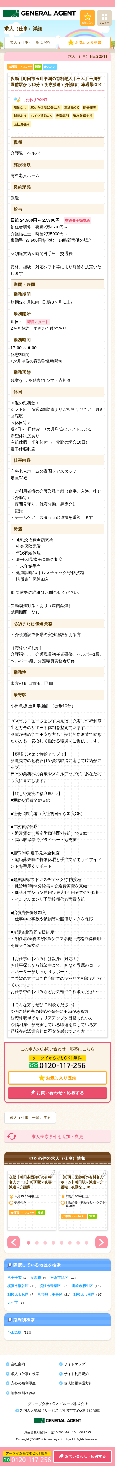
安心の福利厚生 (23, 1383)
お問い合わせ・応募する (85, 1456)
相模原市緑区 (18, 1294)
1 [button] (28, 1243)
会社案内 (18, 1364)
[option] (31, 1200)
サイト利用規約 (76, 1374)
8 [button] (86, 1243)
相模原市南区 (84, 1294)
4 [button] (53, 1243)
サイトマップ (74, 1364)
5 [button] (61, 1243)
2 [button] (37, 1243)
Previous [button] (13, 1242)
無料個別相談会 (23, 1393)
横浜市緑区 (59, 1277)
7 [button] (78, 1243)
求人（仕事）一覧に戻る (30, 42)
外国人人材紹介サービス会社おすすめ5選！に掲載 (59, 1410)
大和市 (12, 1303)
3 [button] (45, 1243)
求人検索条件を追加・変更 (57, 1136)
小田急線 (14, 1332)
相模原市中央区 (50, 1294)
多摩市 (36, 1277)
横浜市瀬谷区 (18, 1286)
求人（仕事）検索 (25, 1374)
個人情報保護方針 (78, 1383)
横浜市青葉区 (50, 1286)
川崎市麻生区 (82, 1286)
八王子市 (14, 1277)
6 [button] (70, 1243)
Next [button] (101, 1242)
